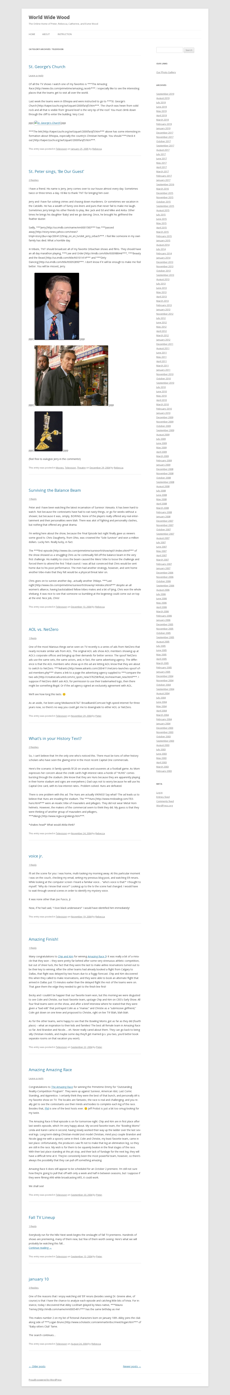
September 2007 (165, 533)
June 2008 (161, 495)
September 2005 (165, 637)
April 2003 (161, 762)
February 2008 (164, 512)
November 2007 (164, 525)
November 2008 (164, 473)
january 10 (39, 1279)
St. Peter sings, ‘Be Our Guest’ (56, 171)
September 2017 (165, 145)
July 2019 (161, 102)
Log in (159, 792)
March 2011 (162, 365)
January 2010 (163, 413)
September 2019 (165, 93)
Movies (60, 467)
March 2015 (162, 231)
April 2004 (161, 710)
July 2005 (161, 646)
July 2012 (161, 318)
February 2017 (164, 175)
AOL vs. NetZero (43, 629)
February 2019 (164, 124)
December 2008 (164, 469)
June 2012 (161, 322)
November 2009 (164, 421)
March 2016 (162, 188)
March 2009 (162, 456)
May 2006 (161, 602)
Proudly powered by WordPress (45, 1379)
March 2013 (162, 300)
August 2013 (162, 279)
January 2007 (163, 568)
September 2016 (165, 184)
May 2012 (161, 326)
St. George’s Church (47, 66)
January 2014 (163, 257)
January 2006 (163, 620)
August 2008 (162, 486)
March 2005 (162, 663)
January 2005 (163, 671)
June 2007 (161, 546)
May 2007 (161, 551)
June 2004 (161, 702)
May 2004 (161, 706)
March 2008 (162, 508)
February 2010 (164, 408)
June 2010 (161, 391)
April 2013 (161, 296)
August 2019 (162, 98)
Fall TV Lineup (42, 1217)
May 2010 (161, 395)
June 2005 (161, 650)
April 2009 (161, 451)
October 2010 (163, 378)
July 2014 (161, 249)
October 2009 (163, 426)
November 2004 (164, 680)
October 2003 (163, 736)
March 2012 (162, 335)
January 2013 (163, 309)
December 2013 (164, 262)
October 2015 (163, 201)
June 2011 (161, 352)
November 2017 (164, 137)
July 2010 (161, 387)
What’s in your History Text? (55, 738)
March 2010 (162, 404)
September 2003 (165, 740)
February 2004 (164, 719)
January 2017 (163, 180)
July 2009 (161, 438)
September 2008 (165, 482)
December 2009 (164, 417)
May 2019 (161, 111)
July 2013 (161, 283)
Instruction (65, 34)
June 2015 (161, 219)
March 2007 (162, 559)
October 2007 (163, 529)
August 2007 (162, 538)
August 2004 (162, 693)
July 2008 (161, 490)
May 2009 (161, 447)
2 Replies (34, 180)
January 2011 (163, 369)
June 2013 (161, 288)
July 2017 (161, 154)
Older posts (37, 1366)
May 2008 (161, 499)
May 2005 (161, 654)
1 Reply (33, 499)
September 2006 (165, 585)
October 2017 (163, 141)
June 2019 (161, 106)
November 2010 (164, 374)
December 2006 (164, 572)
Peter (98, 715)
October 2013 (163, 270)
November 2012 (164, 313)
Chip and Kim (65, 956)
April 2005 (161, 658)
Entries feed (163, 797)
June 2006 (161, 598)
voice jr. (36, 856)
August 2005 (162, 641)
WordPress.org (164, 805)
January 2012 (163, 339)
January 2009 (163, 464)
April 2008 (161, 503)
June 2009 (161, 443)
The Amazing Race (62, 1087)
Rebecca (97, 148)
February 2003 (164, 771)
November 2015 (164, 197)
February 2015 (164, 236)
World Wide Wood (49, 17)
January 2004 (163, 723)
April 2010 (161, 400)
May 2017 (161, 162)
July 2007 (161, 542)
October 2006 (163, 581)
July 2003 (161, 749)
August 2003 (162, 745)
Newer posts (132, 1366)
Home (32, 34)
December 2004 (164, 676)
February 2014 (164, 253)
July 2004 (161, 697)
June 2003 (161, 753)
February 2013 (164, 305)
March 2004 (162, 715)
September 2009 (165, 430)
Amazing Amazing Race (50, 1069)
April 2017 (161, 167)
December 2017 (164, 132)
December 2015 (164, 193)
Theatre (81, 467)
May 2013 (161, 292)
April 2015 (161, 227)
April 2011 (161, 361)
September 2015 (165, 206)
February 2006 (164, 615)
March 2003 (162, 766)
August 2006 (162, 589)
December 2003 (164, 727)
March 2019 (162, 119)
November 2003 (164, 732)
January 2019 (163, 128)
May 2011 (161, 357)
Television (61, 148)
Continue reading (40, 1247)
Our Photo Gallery (166, 72)
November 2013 (164, 266)
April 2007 (161, 555)
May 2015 (161, 223)
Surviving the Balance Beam (55, 490)
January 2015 (163, 240)
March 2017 (162, 171)
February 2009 (164, 460)
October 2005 (163, 633)
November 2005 (164, 628)
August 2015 (162, 210)
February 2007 (164, 564)
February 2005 (164, 667)
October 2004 (163, 684)
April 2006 (161, 607)
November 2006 (164, 577)
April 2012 (161, 331)
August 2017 (162, 150)
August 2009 (162, 434)
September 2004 (165, 689)
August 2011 (162, 348)
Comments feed (165, 801)
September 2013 (165, 275)
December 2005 (164, 624)
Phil (47, 1108)
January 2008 (163, 516)
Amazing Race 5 (97, 956)
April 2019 (161, 115)
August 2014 (162, 244)
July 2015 (161, 214)
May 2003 (161, 758)
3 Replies (34, 1287)
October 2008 (163, 477)
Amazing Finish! (43, 939)
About (46, 34)
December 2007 (164, 520)
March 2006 (162, 611)
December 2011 (164, 344)
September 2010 (165, 382)
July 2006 (161, 594)
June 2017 (161, 158)
